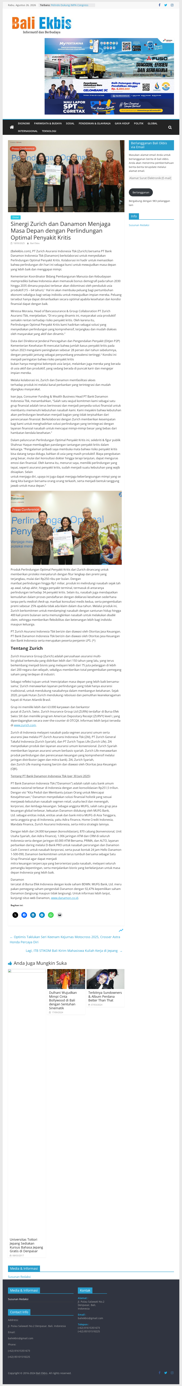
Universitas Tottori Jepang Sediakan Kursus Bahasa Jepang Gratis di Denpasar (26, 1245)
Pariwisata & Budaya (48, 123)
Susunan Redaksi (139, 225)
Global (152, 123)
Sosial (70, 123)
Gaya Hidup (122, 123)
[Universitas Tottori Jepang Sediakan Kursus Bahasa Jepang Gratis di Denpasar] (27, 971)
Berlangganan (141, 192)
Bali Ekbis (35, 243)
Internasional (28, 131)
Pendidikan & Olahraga (95, 123)
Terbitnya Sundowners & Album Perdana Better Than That (105, 996)
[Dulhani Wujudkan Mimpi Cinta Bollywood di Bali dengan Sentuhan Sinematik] (66, 971)
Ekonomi (24, 123)
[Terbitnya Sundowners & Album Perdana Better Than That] (105, 971)
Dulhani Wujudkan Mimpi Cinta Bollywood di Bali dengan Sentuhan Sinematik (63, 1000)
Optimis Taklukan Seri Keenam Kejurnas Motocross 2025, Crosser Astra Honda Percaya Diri (65, 939)
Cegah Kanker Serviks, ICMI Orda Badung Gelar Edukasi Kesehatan (71, 6)
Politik (138, 123)
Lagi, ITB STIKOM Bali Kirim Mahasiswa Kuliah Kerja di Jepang (74, 950)
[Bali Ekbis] (12, 127)
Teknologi (49, 131)
